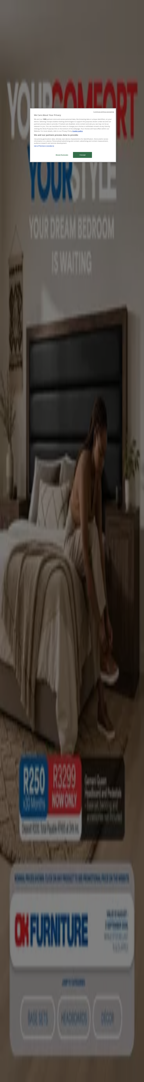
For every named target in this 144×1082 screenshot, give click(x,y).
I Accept (82, 155)
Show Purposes (62, 155)
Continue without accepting (103, 112)
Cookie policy (77, 131)
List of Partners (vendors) (44, 146)
